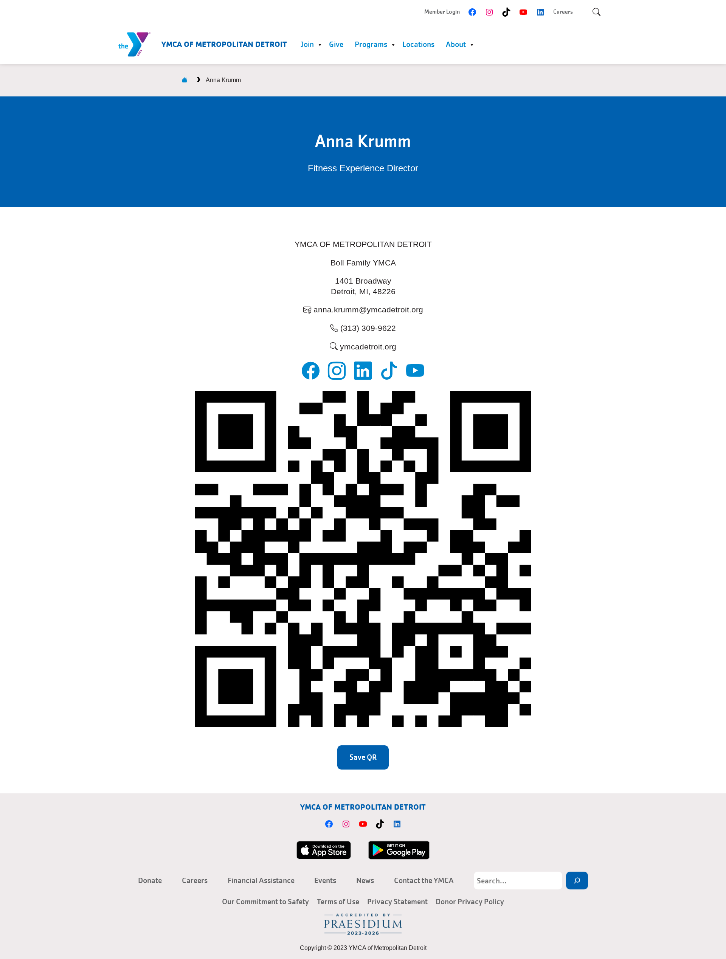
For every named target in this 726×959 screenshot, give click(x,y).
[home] (185, 80)
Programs (371, 44)
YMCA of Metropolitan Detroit (224, 44)
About (456, 44)
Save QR (363, 757)
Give (336, 44)
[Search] (577, 880)
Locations (418, 44)
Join (307, 44)
